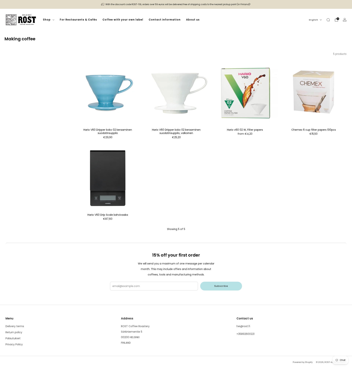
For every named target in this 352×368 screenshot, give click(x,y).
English (313, 19)
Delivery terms (15, 326)
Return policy (14, 332)
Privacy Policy (14, 344)
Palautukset (13, 338)
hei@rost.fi (243, 326)
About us (193, 19)
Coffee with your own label (122, 19)
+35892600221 (245, 334)
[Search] (328, 20)
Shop (47, 19)
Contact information (165, 19)
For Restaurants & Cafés (78, 19)
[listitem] (176, 4)
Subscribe (221, 286)
